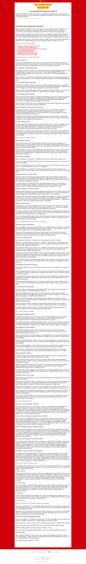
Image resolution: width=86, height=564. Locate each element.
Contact (48, 5)
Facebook (52, 552)
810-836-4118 (43, 1)
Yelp (58, 552)
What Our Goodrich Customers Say (27, 53)
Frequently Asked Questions (26, 52)
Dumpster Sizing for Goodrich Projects (29, 46)
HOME (28, 552)
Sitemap (43, 557)
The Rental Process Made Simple (27, 47)
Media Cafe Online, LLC (45, 561)
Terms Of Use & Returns (41, 559)
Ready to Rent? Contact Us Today (27, 54)
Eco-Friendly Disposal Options (26, 50)
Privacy (48, 559)
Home (36, 5)
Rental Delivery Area (43, 7)
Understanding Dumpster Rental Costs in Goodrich (32, 49)
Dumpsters (42, 5)
